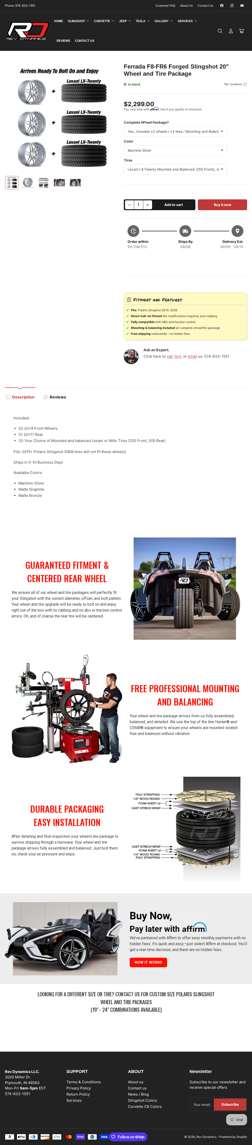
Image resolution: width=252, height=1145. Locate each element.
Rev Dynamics (206, 1137)
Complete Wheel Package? (146, 122)
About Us (186, 5)
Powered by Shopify (233, 1137)
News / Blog (138, 1094)
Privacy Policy (78, 1088)
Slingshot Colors (142, 1100)
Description (23, 397)
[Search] (220, 31)
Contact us (137, 1088)
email (192, 356)
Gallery (162, 21)
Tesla (140, 21)
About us (135, 1082)
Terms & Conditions (83, 1082)
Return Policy (78, 1094)
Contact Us (205, 5)
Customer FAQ (165, 5)
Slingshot (76, 21)
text (177, 356)
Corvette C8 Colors (145, 1106)
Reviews (63, 41)
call (170, 356)
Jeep (123, 21)
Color (128, 141)
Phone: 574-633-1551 (20, 5)
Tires (128, 160)
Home (58, 21)
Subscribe (230, 1104)
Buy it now (222, 205)
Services (185, 21)
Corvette (102, 21)
